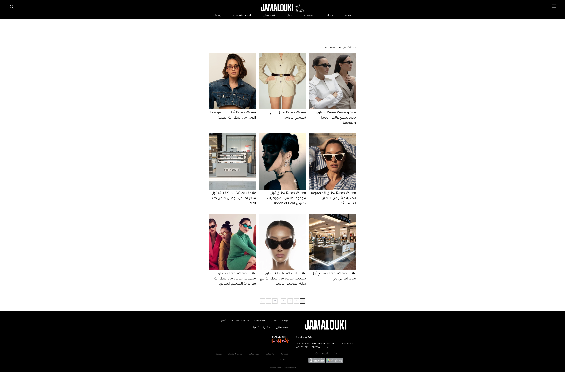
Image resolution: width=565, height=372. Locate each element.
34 (269, 301)
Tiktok (316, 347)
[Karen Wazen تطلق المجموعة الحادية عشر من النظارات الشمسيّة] (332, 161)
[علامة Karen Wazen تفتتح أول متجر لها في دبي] (332, 242)
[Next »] (262, 301)
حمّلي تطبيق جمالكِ (326, 353)
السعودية (309, 15)
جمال (330, 15)
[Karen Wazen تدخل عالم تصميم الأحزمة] (282, 81)
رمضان (217, 15)
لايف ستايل (269, 15)
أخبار (289, 15)
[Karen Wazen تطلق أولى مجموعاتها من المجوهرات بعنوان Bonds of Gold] (282, 161)
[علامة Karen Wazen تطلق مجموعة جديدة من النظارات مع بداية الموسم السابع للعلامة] (232, 242)
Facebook (333, 344)
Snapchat (348, 344)
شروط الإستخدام (235, 354)
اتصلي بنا (285, 354)
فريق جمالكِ (254, 354)
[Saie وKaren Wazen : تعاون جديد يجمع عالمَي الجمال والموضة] (332, 81)
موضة (348, 15)
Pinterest (318, 344)
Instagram (303, 344)
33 (275, 301)
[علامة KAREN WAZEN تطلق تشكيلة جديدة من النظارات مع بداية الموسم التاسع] (282, 242)
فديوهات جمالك (240, 321)
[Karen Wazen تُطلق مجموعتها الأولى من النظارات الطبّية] (232, 81)
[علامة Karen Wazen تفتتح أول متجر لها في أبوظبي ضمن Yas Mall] (232, 161)
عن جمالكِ (270, 354)
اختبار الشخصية (242, 15)
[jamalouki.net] (282, 8)
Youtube (302, 347)
